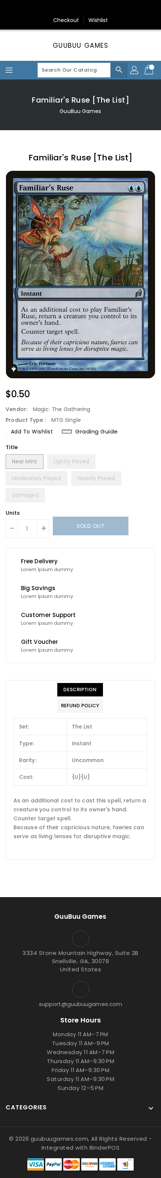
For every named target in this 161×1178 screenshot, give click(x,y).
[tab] (80, 689)
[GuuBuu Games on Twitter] (59, 8)
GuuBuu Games (81, 45)
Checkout (66, 20)
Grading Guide (96, 431)
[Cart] (149, 70)
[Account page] (134, 70)
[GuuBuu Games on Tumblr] (101, 8)
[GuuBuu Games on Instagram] (87, 8)
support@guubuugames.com (80, 1004)
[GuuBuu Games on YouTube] (116, 8)
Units (13, 513)
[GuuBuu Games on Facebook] (45, 8)
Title (12, 447)
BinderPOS (104, 1148)
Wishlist (98, 20)
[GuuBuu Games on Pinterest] (73, 8)
